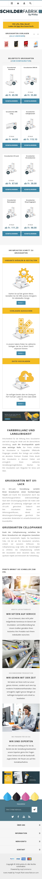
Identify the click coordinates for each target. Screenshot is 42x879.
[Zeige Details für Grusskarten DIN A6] (30, 80)
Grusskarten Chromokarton (30, 157)
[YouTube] (24, 817)
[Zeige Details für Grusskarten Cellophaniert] (30, 124)
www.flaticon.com (32, 873)
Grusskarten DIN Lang (11, 112)
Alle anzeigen (17, 36)
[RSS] (29, 817)
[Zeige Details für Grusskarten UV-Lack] (11, 169)
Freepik (17, 873)
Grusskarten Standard (11, 68)
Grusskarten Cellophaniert (30, 112)
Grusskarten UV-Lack (11, 156)
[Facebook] (18, 817)
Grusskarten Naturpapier (11, 201)
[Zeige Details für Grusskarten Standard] (11, 80)
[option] (6, 44)
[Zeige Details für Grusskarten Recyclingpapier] (30, 213)
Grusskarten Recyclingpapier (30, 201)
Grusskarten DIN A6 (30, 67)
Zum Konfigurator (21, 61)
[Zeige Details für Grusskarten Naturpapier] (11, 213)
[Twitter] (12, 817)
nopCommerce (25, 869)
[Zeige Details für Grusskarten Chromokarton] (30, 169)
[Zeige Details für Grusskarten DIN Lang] (11, 124)
